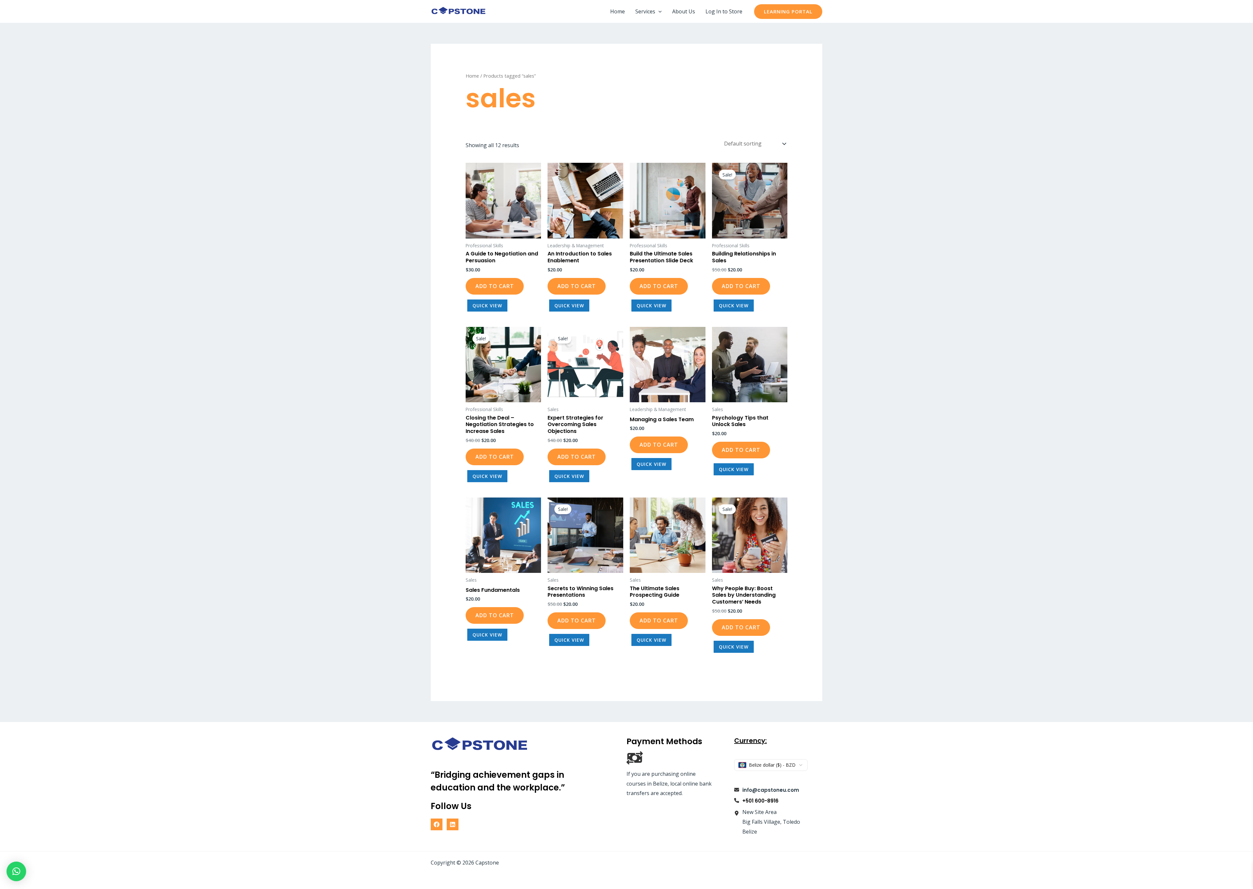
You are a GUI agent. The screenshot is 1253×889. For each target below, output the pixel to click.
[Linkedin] (452, 824)
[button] (658, 11)
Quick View (487, 305)
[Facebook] (436, 824)
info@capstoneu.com (770, 790)
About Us (683, 11)
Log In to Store (723, 11)
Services (645, 11)
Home (617, 11)
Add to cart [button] (494, 286)
